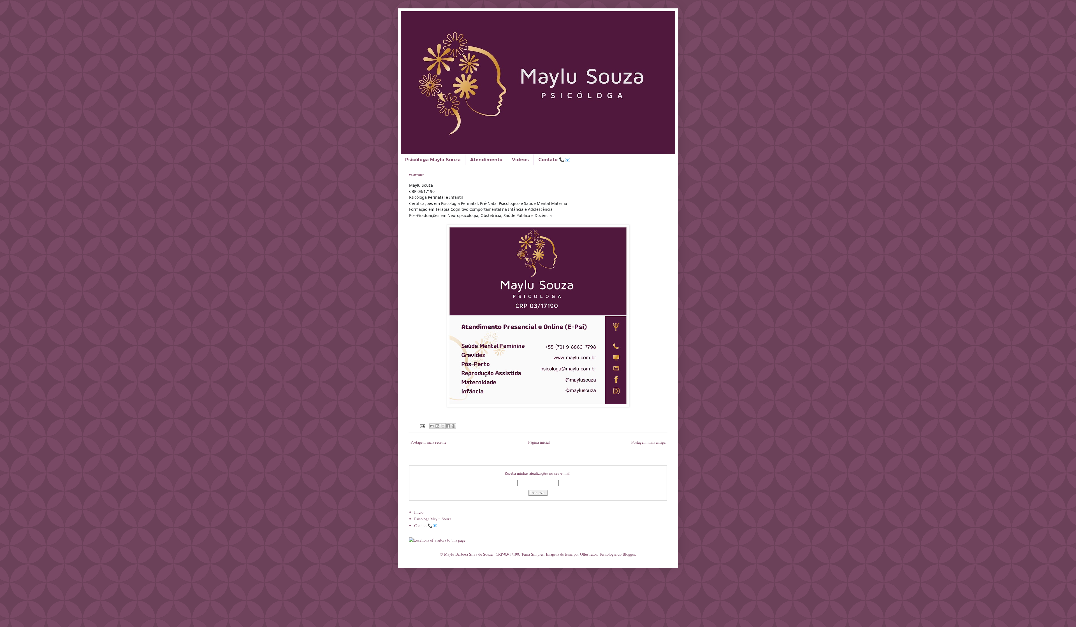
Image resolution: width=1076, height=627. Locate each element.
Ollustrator (588, 554)
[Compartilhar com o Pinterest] (453, 426)
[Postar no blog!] (437, 426)
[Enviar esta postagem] (422, 425)
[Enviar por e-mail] (432, 426)
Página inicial (539, 442)
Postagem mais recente (428, 442)
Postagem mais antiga (648, 442)
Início (418, 512)
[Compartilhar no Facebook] (448, 426)
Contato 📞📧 (554, 159)
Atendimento (486, 159)
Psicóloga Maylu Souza (433, 159)
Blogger (629, 554)
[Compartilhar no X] (443, 426)
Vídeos (520, 159)
